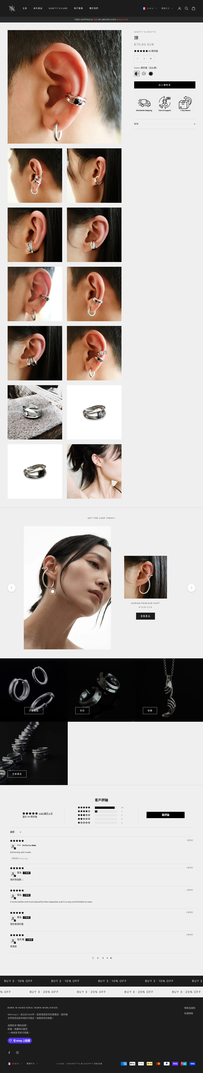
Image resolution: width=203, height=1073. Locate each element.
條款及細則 (189, 1008)
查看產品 (145, 616)
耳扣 (82, 710)
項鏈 (149, 710)
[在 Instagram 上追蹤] (17, 1052)
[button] (141, 51)
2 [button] (97, 958)
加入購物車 (165, 85)
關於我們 (93, 8)
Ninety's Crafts (145, 32)
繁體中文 (165, 8)
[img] (17, 840)
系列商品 (38, 8)
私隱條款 (188, 1013)
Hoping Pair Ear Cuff (145, 603)
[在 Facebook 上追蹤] (9, 1052)
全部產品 (17, 774)
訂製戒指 (34, 710)
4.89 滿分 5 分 (46, 813)
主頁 (25, 8)
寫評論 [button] (165, 814)
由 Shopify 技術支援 (91, 1064)
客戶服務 (78, 8)
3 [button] (103, 958)
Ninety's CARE (58, 8)
